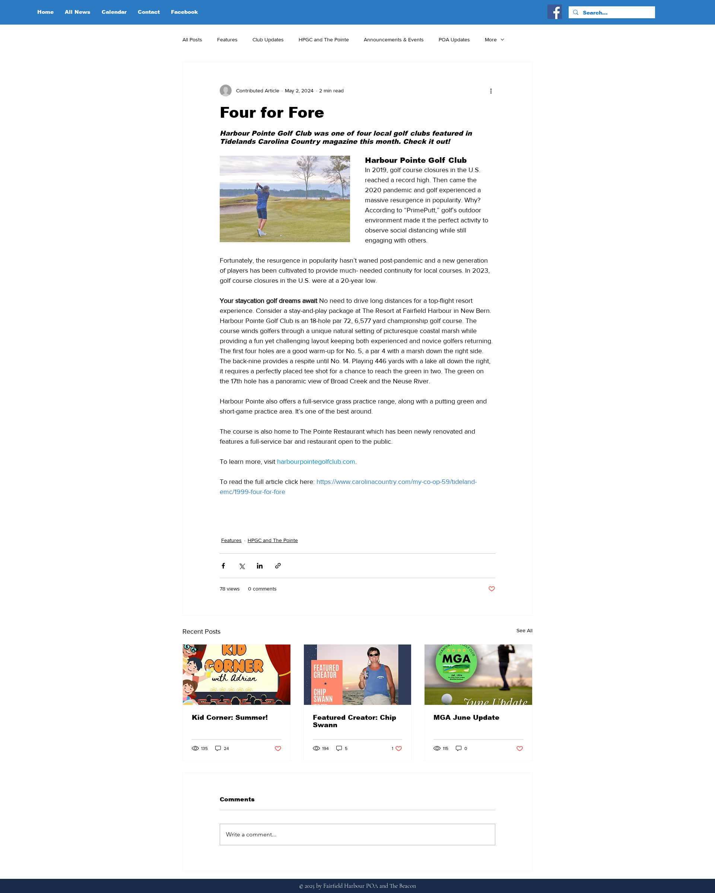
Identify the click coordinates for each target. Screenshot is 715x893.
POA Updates (454, 39)
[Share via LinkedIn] (259, 565)
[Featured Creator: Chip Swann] (357, 675)
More (491, 39)
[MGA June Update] (478, 675)
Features (227, 39)
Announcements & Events (394, 39)
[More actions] (490, 90)
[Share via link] (278, 565)
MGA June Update (466, 717)
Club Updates (268, 39)
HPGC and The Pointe (324, 39)
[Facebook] (554, 11)
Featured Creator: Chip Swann (354, 721)
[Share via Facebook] (223, 565)
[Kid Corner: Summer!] (236, 675)
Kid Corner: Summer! (230, 717)
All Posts (192, 39)
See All (525, 630)
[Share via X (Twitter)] (241, 565)
